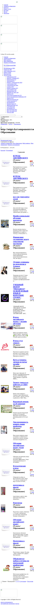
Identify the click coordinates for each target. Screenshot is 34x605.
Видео (5, 12)
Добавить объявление (9, 6)
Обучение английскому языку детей (18, 445)
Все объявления (17, 143)
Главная (6, 4)
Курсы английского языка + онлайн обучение (20, 320)
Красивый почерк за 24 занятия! (21, 403)
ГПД (32, 509)
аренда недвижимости (7, 602)
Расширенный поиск (6, 140)
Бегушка (6, 10)
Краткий (3, 150)
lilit (32, 164)
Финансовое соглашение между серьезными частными (21, 240)
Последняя (30, 581)
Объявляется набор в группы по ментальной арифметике (21, 562)
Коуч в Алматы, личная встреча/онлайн (20, 362)
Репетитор (17, 503)
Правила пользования (14, 144)
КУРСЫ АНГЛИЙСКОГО (20, 157)
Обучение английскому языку (18, 522)
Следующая (23, 581)
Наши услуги (7, 9)
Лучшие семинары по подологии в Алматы (21, 264)
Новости (6, 7)
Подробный (9, 150)
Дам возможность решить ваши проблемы (20, 424)
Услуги (10, 124)
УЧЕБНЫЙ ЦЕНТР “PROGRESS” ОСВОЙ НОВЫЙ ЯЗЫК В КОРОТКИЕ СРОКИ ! (20, 291)
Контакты (6, 13)
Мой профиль (26, 143)
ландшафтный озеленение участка (10, 603)
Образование (17, 124)
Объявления (4, 124)
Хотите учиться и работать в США (20, 383)
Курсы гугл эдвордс (18, 342)
